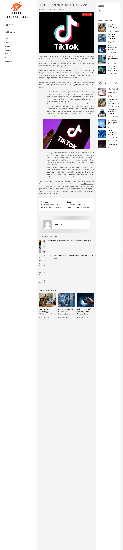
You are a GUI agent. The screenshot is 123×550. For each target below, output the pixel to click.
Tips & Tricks (9, 58)
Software (8, 50)
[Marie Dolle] (47, 224)
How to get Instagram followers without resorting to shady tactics (74, 255)
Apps (6, 38)
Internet (7, 46)
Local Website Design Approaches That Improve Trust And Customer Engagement (47, 314)
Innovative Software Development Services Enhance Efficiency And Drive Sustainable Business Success (66, 315)
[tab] (100, 83)
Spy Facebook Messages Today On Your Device (113, 122)
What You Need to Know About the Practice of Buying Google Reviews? (113, 92)
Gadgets (7, 42)
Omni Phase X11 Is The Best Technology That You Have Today (113, 143)
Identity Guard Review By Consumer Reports (112, 112)
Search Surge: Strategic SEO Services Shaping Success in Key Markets (113, 70)
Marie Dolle (61, 9)
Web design (8, 61)
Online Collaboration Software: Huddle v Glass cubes (112, 134)
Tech (6, 54)
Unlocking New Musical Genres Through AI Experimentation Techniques (113, 60)
